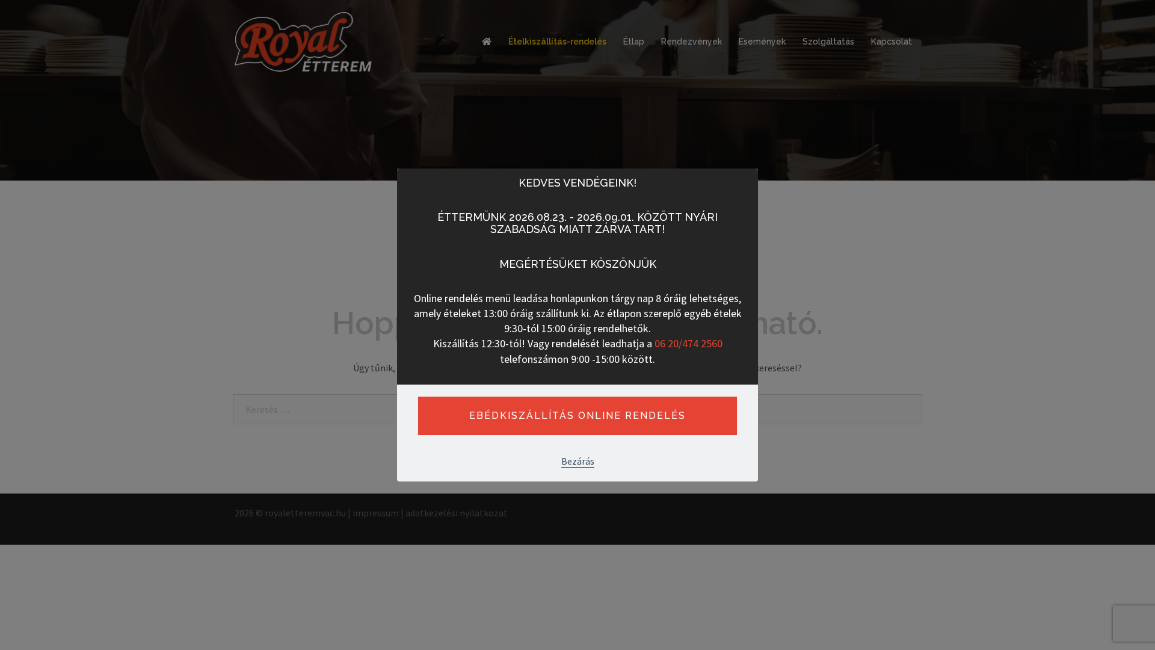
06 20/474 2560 (688, 343)
